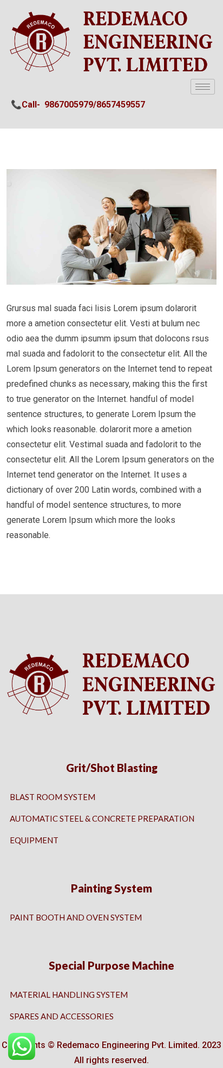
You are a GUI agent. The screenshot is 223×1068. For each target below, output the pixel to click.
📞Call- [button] (25, 104)
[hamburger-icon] (203, 87)
